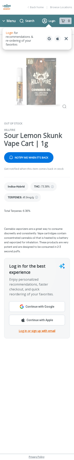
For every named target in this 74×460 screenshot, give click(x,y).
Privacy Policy (36, 457)
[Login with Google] (49, 38)
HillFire (9, 129)
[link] (16, 186)
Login (52, 21)
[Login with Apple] (57, 38)
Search (29, 21)
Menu (11, 21)
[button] (37, 39)
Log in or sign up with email (37, 331)
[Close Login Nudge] (66, 39)
